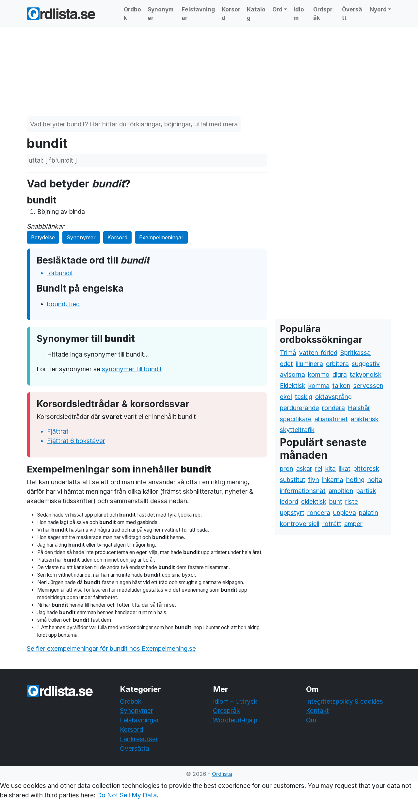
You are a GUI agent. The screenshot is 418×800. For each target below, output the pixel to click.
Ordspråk (322, 13)
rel (318, 468)
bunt (335, 501)
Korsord (231, 13)
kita (330, 468)
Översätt (352, 13)
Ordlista (222, 774)
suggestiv (366, 364)
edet (286, 364)
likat (344, 468)
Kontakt (317, 710)
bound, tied (63, 304)
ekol (286, 397)
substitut (292, 480)
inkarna (332, 480)
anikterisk (364, 419)
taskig (303, 397)
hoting (355, 480)
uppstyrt (292, 513)
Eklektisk (292, 386)
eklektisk (313, 501)
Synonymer (161, 13)
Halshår (359, 408)
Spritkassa (355, 353)
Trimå (288, 353)
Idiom (299, 13)
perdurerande (299, 408)
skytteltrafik (297, 430)
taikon (341, 386)
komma (319, 386)
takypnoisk (365, 374)
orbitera (337, 364)
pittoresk (366, 468)
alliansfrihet (331, 419)
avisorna (292, 374)
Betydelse (43, 237)
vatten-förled (318, 353)
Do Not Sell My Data (127, 795)
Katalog (256, 13)
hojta (374, 480)
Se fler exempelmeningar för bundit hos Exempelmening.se (111, 648)
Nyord (378, 9)
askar (304, 468)
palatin (368, 513)
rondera (333, 408)
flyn (313, 480)
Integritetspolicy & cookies (344, 701)
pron (286, 468)
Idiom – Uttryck (235, 701)
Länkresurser (139, 739)
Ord (277, 9)
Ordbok (132, 13)
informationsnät (303, 491)
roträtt (331, 524)
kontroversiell (299, 524)
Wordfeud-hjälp (235, 720)
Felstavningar (198, 13)
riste (351, 501)
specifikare (296, 419)
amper (353, 524)
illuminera (309, 364)
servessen (368, 386)
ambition (341, 491)
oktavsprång (333, 397)
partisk (366, 491)
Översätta (134, 748)
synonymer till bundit (132, 369)
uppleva (344, 513)
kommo (319, 374)
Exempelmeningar (161, 237)
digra (339, 374)
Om (311, 720)
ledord (289, 501)
